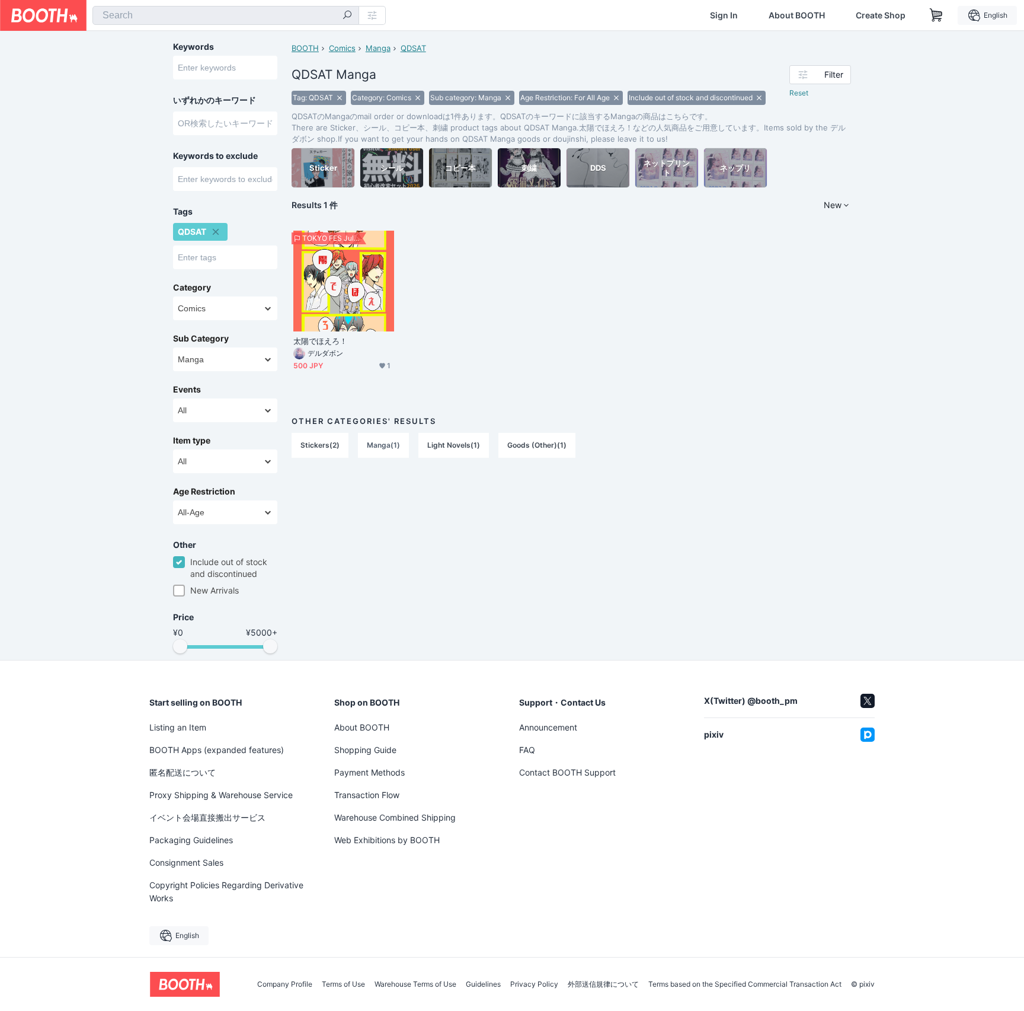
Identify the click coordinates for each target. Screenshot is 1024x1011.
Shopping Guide (365, 750)
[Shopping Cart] (936, 15)
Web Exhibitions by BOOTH (387, 840)
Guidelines (483, 984)
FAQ (527, 750)
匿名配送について (182, 772)
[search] (347, 16)
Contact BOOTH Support (567, 772)
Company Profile (284, 984)
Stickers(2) (320, 445)
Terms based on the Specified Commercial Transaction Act (744, 984)
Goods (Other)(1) (537, 445)
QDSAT (413, 48)
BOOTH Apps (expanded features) (216, 750)
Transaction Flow (366, 795)
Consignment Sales (186, 862)
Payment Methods (369, 772)
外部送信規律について (603, 984)
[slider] (180, 646)
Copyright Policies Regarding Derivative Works (226, 891)
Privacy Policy (534, 984)
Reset (798, 92)
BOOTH (305, 48)
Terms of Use (343, 984)
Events (187, 389)
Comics (342, 48)
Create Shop (880, 15)
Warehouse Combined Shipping (395, 817)
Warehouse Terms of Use (415, 984)
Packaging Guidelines (191, 840)
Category (192, 287)
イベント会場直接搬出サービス (207, 817)
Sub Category (201, 338)
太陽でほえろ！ (320, 341)
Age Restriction (204, 491)
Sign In (724, 15)
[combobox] (225, 15)
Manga (378, 48)
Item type (191, 440)
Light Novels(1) (453, 445)
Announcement (548, 727)
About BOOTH (797, 15)
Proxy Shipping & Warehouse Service (221, 795)
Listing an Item (177, 727)
